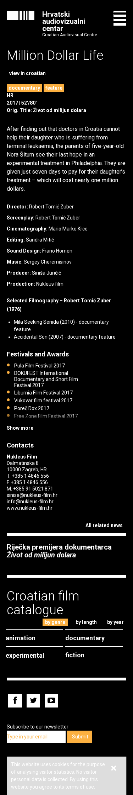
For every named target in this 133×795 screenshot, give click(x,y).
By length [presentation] (86, 622)
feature (53, 88)
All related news (104, 525)
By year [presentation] (115, 622)
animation (20, 638)
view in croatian (27, 73)
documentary (24, 88)
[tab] (55, 622)
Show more (20, 428)
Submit (80, 737)
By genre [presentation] (55, 622)
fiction (74, 655)
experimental (25, 655)
